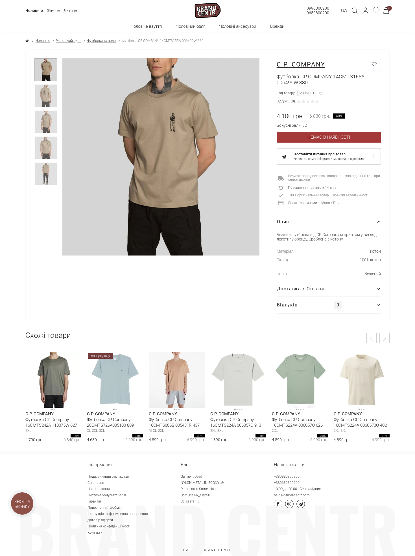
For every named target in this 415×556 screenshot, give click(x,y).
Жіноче (53, 10)
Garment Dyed (191, 476)
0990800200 (318, 8)
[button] (365, 10)
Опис (283, 221)
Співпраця (96, 483)
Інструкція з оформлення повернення (118, 514)
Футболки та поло (101, 41)
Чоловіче (34, 10)
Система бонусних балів (107, 495)
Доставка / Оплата (301, 288)
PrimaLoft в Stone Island (199, 489)
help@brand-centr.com (292, 495)
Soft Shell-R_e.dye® (195, 495)
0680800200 (318, 12)
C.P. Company (301, 64)
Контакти (95, 532)
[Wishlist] (73, 360)
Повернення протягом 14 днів (312, 188)
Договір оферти (100, 520)
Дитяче (70, 10)
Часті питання (99, 489)
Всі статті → (190, 501)
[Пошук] (354, 10)
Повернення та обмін (105, 508)
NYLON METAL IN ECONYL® (202, 483)
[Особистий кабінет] (365, 10)
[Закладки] (376, 10)
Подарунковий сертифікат (108, 476)
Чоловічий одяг (68, 41)
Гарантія (94, 501)
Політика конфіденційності (109, 526)
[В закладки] (374, 64)
